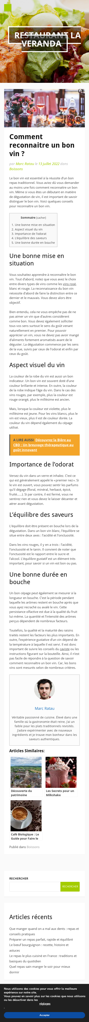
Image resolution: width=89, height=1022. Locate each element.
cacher (41, 217)
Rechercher (18, 878)
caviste (65, 649)
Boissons (16, 168)
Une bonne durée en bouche (33, 243)
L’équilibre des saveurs (29, 238)
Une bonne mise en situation (33, 225)
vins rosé (69, 284)
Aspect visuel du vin (27, 229)
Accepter (45, 1015)
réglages (45, 1004)
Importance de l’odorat (29, 234)
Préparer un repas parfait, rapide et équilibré (41, 939)
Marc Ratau (25, 163)
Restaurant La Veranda (47, 39)
